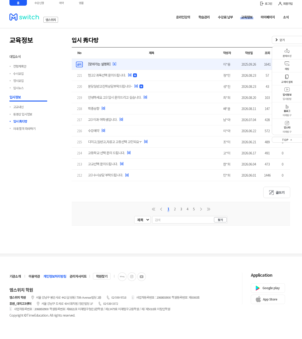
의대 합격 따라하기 (24, 128)
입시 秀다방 (20, 121)
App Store (270, 299)
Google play (271, 287)
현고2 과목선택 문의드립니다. (107, 75)
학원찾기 (101, 276)
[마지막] (208, 209)
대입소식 (15, 56)
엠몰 (81, 3)
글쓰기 (280, 192)
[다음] (201, 209)
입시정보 (15, 97)
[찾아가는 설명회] (99, 64)
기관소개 (15, 276)
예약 (61, 3)
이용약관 (34, 276)
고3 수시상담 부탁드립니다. (105, 175)
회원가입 (288, 3)
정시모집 (18, 80)
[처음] (153, 209)
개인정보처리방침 (54, 276)
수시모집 (18, 73)
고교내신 (18, 107)
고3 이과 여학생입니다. (102, 119)
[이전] (161, 209)
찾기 (220, 220)
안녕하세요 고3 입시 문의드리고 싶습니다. (114, 97)
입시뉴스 (18, 88)
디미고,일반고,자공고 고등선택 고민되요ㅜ (115, 141)
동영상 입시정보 (22, 114)
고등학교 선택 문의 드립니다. (106, 152)
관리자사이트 (78, 276)
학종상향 (93, 108)
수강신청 (39, 3)
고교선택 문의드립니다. (103, 163)
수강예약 (93, 130)
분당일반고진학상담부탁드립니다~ (110, 86)
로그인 (268, 3)
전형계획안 (19, 66)
